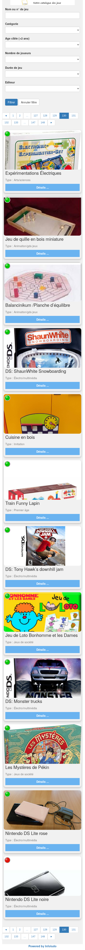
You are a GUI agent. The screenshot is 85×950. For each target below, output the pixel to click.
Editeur (10, 82)
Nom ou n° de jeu (16, 9)
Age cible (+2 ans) (17, 38)
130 (64, 115)
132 (7, 122)
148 (43, 122)
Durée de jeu (13, 68)
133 (16, 122)
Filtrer (11, 102)
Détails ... (42, 187)
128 (45, 115)
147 (33, 122)
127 (36, 115)
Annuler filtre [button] (29, 102)
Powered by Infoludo (42, 946)
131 (74, 115)
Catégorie (11, 24)
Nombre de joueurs (18, 53)
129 (55, 115)
